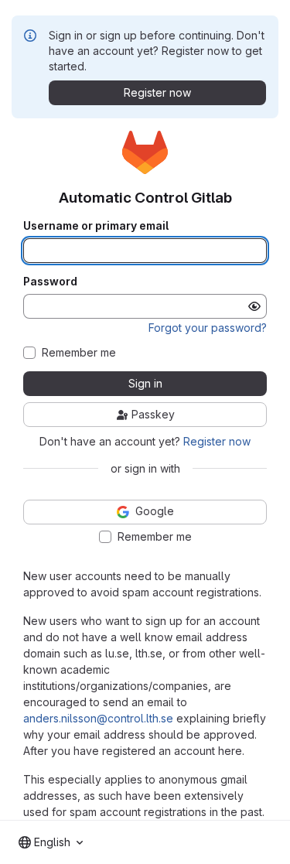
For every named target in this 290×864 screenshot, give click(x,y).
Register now (217, 441)
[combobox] (51, 842)
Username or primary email (96, 226)
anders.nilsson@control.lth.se (98, 718)
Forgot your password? (207, 327)
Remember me (79, 353)
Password (50, 281)
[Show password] (254, 306)
